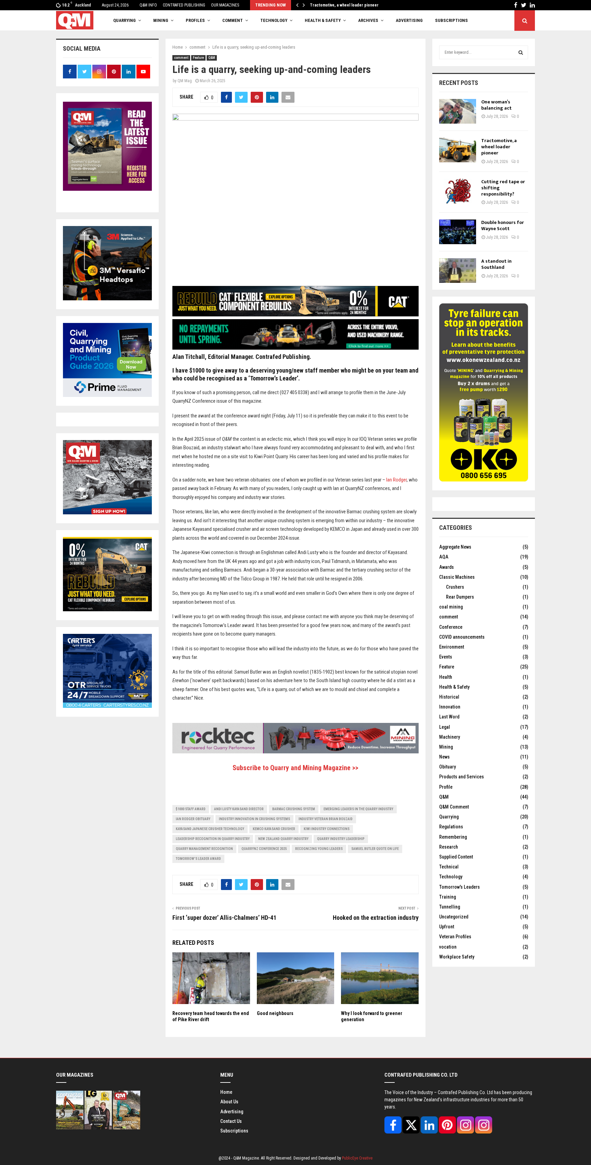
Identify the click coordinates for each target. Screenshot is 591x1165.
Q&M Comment (454, 807)
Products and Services (461, 776)
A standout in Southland (496, 264)
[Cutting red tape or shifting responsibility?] (457, 191)
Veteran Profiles (455, 936)
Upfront (446, 926)
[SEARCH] (520, 52)
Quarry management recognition (204, 849)
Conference (450, 627)
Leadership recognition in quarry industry (213, 839)
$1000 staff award (191, 809)
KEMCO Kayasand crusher (274, 829)
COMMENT (232, 20)
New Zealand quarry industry (283, 839)
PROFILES (195, 20)
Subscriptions (234, 1130)
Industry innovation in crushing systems (254, 819)
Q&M (211, 58)
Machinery (449, 737)
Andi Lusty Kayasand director (239, 809)
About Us (229, 1101)
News (444, 757)
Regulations (451, 826)
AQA (443, 557)
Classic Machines (457, 577)
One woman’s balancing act (496, 105)
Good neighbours (275, 1013)
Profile (445, 787)
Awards (446, 567)
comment (181, 58)
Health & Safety (323, 20)
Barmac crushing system (293, 809)
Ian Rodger (396, 480)
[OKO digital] (483, 480)
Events (445, 657)
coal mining (451, 607)
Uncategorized (453, 916)
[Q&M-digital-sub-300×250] (107, 512)
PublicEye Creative (357, 1158)
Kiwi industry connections (327, 829)
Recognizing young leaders (319, 849)
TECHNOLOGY (273, 20)
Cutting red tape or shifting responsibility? (348, 5)
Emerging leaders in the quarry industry (358, 809)
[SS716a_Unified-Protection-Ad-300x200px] (107, 298)
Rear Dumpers (460, 597)
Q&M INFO (148, 5)
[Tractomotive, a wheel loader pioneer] (457, 150)
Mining (446, 747)
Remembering (453, 837)
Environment (451, 647)
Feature (198, 58)
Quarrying (449, 816)
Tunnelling (449, 907)
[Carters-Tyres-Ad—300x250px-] (107, 706)
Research (448, 847)
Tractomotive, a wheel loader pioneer (499, 147)
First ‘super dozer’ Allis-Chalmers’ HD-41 (224, 917)
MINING (160, 20)
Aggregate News (455, 547)
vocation (448, 947)
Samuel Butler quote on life (375, 849)
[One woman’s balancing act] (457, 111)
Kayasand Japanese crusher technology (210, 829)
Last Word (449, 716)
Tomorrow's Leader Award (198, 859)
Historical (449, 697)
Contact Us (231, 1121)
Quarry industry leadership (341, 839)
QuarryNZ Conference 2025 (264, 849)
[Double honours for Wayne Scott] (457, 232)
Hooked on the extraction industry (376, 917)
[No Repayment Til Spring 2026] (295, 348)
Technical (449, 866)
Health (445, 677)
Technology (450, 876)
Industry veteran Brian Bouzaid (326, 819)
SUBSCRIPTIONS (451, 20)
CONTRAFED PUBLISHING (184, 5)
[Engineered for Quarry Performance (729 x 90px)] (295, 752)
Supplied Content (456, 857)
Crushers (455, 587)
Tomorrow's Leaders (459, 887)
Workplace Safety (456, 957)
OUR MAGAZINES (225, 5)
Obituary (447, 766)
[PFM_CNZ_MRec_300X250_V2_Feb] (107, 395)
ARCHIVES (368, 20)
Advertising (409, 20)
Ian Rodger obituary (193, 819)
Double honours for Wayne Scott (502, 225)
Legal (444, 727)
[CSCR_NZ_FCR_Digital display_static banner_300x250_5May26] (107, 609)
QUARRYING (124, 20)
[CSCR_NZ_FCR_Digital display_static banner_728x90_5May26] (295, 315)
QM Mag (185, 80)
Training (447, 897)
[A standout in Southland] (457, 270)
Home (226, 1092)
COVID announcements (462, 637)
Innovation (449, 707)
